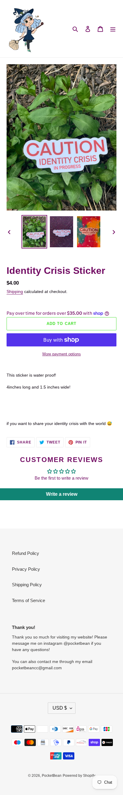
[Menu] (113, 28)
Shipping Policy (27, 584)
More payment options (61, 354)
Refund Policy (25, 553)
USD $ (60, 707)
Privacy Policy (26, 569)
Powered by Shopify (79, 775)
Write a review (61, 494)
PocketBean (51, 775)
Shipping (15, 291)
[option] (34, 232)
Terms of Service (28, 600)
